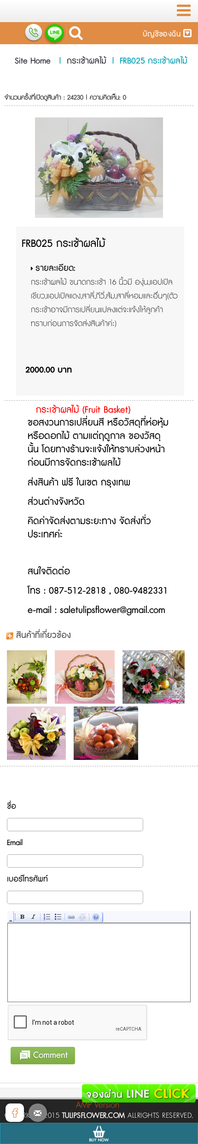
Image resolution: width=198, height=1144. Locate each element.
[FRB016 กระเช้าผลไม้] (29, 677)
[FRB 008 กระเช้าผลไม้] (156, 677)
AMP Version (97, 1105)
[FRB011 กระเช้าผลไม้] (87, 677)
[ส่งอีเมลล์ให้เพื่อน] (38, 1112)
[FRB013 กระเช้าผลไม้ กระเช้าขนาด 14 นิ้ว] (38, 733)
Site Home (33, 61)
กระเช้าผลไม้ (86, 61)
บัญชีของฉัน (163, 34)
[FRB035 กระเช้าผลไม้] (108, 733)
